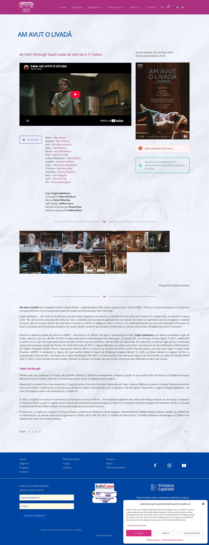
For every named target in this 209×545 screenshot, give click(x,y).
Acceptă (139, 533)
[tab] (30, 140)
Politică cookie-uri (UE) (31, 490)
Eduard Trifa (59, 178)
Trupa (66, 463)
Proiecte (23, 471)
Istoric (109, 463)
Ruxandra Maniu (65, 161)
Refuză (165, 533)
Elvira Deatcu (62, 141)
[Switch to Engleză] (182, 7)
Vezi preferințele (192, 533)
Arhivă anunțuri (71, 459)
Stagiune (24, 463)
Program (24, 467)
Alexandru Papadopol (65, 165)
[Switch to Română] (177, 7)
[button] (203, 503)
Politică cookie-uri (153, 539)
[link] (104, 487)
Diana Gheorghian (61, 182)
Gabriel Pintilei (60, 154)
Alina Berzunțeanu (61, 144)
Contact (67, 467)
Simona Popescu (66, 171)
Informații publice (115, 467)
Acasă (22, 459)
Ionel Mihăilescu (63, 151)
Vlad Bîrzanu (60, 147)
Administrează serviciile (137, 525)
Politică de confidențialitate (172, 539)
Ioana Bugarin (59, 175)
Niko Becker (59, 137)
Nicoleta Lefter (65, 168)
